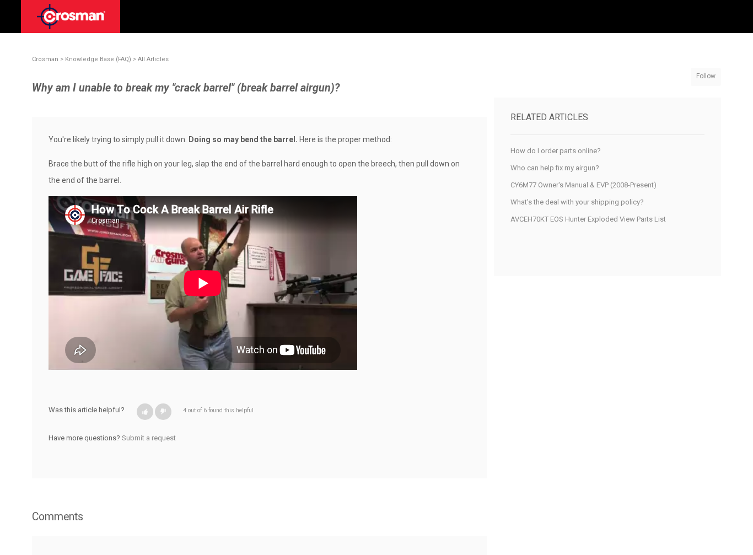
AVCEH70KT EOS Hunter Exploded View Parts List (588, 219)
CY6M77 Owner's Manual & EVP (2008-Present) (583, 185)
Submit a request (149, 438)
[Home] (71, 20)
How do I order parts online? (555, 151)
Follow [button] (706, 76)
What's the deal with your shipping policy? (577, 202)
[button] (145, 411)
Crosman (45, 59)
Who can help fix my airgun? (554, 168)
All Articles (153, 59)
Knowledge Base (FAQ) (98, 59)
